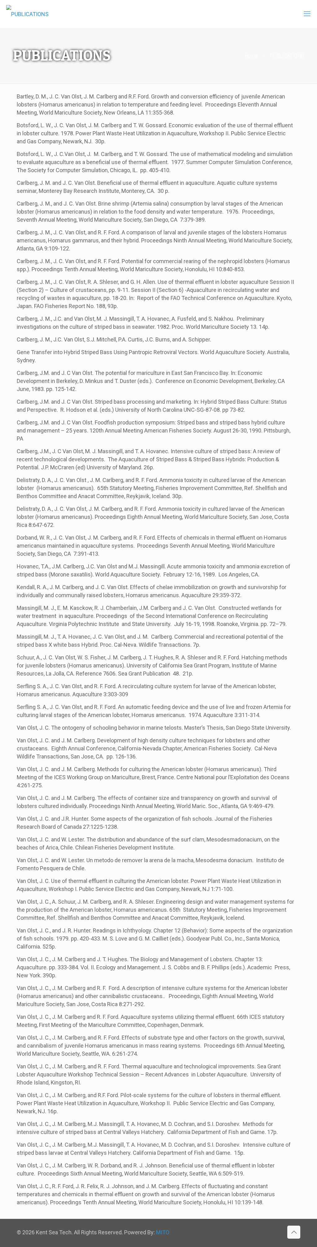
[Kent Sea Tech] (27, 14)
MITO (162, 1232)
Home (251, 56)
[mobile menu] (307, 14)
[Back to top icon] (293, 1232)
